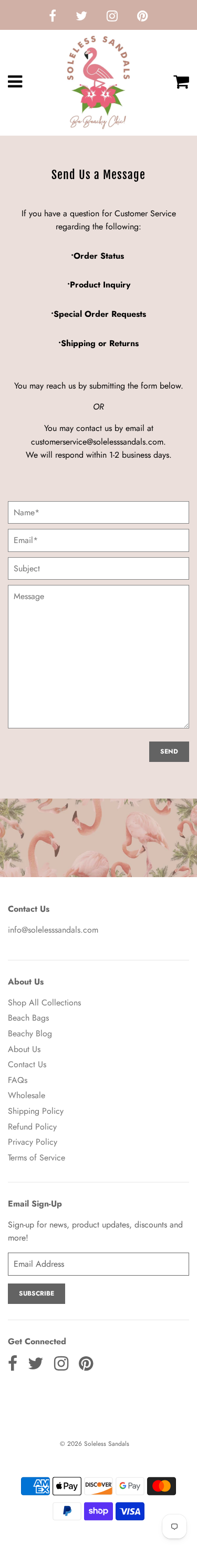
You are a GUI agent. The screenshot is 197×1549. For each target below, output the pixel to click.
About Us (24, 1049)
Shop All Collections (44, 1003)
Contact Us (27, 1064)
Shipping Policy (36, 1111)
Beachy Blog (30, 1033)
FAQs (17, 1080)
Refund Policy (32, 1127)
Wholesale (26, 1095)
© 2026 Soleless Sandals (94, 1443)
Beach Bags (28, 1018)
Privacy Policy (32, 1142)
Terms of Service (36, 1158)
